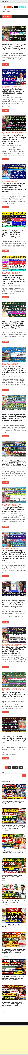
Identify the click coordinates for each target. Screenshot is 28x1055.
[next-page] (5, 1014)
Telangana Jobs (5, 87)
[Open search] (24, 16)
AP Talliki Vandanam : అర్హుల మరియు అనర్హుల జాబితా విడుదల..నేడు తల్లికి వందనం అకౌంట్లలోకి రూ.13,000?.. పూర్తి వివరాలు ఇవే (13, 827)
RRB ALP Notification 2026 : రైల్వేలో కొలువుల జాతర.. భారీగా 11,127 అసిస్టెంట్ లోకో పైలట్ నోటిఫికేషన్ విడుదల (14, 47)
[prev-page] (3, 1014)
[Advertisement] (14, 1040)
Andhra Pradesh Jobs (6, 86)
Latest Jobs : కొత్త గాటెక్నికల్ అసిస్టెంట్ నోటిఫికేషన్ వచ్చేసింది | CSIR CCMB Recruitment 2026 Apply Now (13, 509)
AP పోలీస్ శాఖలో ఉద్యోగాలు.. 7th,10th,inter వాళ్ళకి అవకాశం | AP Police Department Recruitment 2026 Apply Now (13, 978)
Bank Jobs (14, 644)
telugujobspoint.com (13, 1024)
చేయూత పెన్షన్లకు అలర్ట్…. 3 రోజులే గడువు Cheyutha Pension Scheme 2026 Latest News (12, 877)
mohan (10, 51)
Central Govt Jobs (16, 86)
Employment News (6, 181)
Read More (5, 64)
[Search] (24, 775)
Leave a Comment (16, 51)
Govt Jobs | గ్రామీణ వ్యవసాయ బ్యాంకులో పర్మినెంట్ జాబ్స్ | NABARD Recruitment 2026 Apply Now (13, 694)
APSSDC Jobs (14, 688)
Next (21, 767)
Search (3, 772)
